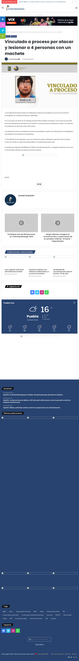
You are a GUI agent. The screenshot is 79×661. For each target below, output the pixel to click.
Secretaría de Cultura (36, 618)
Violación (53, 618)
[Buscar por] (76, 8)
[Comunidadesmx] (16, 8)
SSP (46, 618)
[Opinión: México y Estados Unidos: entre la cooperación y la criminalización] (65, 424)
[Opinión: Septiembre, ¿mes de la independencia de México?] (39, 579)
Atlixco (11, 611)
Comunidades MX (42, 654)
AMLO (4, 611)
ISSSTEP (57, 615)
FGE (39, 184)
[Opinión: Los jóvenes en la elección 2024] (14, 594)
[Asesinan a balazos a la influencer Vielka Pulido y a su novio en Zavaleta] (39, 262)
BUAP (35, 611)
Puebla (5, 618)
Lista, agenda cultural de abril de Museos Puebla (14, 271)
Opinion (74, 654)
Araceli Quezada (13, 59)
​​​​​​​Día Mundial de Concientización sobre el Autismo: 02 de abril (62, 272)
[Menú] (3, 8)
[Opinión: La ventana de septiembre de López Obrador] (65, 579)
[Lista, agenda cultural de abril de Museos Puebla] (15, 262)
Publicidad (39, 15)
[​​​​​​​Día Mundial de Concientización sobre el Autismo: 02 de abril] (63, 262)
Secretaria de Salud (21, 618)
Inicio (8, 32)
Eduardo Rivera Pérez (53, 611)
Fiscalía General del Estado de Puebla (32, 615)
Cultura (42, 611)
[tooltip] (3, 19)
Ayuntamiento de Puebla (23, 611)
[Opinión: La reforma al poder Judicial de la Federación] (39, 594)
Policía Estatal (67, 615)
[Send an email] (19, 59)
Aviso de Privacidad (57, 654)
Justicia (13, 32)
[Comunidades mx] (39, 21)
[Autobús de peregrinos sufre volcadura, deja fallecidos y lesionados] (65, 594)
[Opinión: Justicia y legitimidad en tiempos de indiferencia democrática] (14, 579)
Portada (13, 36)
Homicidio (49, 615)
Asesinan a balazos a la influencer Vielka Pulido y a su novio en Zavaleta (39, 272)
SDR (11, 618)
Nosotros (68, 654)
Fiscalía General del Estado (11, 615)
